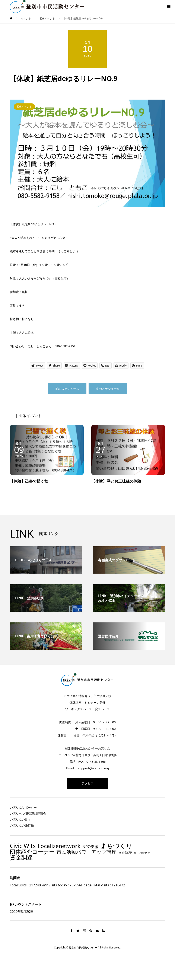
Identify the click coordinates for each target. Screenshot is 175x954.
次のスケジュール (108, 389)
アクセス (87, 783)
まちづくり (116, 846)
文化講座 (125, 852)
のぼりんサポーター (23, 807)
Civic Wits (23, 846)
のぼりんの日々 (20, 819)
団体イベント (24, 106)
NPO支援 (90, 846)
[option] (87, 153)
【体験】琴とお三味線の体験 (116, 481)
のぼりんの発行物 (22, 825)
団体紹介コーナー (32, 852)
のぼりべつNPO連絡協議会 (28, 813)
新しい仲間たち (142, 853)
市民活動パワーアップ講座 (87, 852)
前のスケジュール (67, 389)
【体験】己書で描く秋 (29, 481)
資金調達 (21, 857)
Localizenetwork (59, 846)
